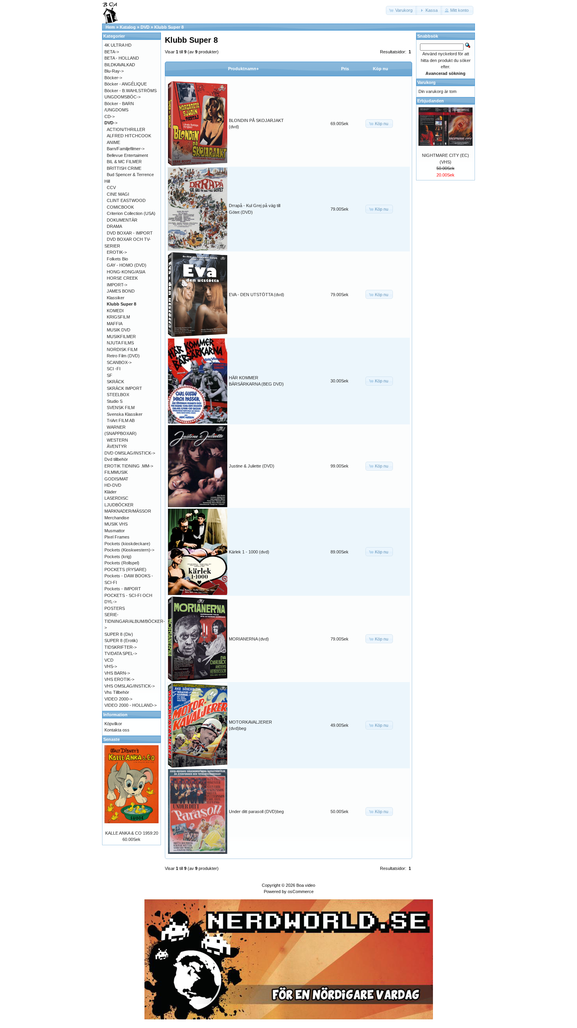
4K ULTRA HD (117, 45)
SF (109, 375)
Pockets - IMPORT (122, 588)
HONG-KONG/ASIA (126, 271)
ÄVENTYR (117, 446)
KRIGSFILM (118, 317)
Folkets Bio (117, 259)
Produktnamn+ (243, 68)
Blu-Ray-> (114, 71)
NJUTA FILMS (120, 342)
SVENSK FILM (121, 407)
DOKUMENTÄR (122, 220)
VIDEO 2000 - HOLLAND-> (130, 705)
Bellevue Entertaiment (127, 155)
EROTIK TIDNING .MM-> (128, 466)
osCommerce (301, 891)
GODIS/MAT (116, 479)
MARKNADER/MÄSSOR (127, 511)
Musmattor (114, 530)
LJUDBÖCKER (118, 504)
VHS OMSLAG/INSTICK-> (129, 686)
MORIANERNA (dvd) (249, 639)
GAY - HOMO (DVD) (126, 265)
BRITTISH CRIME (124, 168)
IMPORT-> (117, 284)
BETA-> (111, 51)
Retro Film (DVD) (123, 355)
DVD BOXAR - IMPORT (130, 233)
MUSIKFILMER (121, 336)
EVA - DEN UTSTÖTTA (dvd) (256, 294)
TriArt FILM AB (121, 420)
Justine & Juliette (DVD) (251, 466)
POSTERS (114, 608)
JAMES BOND (121, 291)
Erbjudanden (430, 100)
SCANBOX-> (119, 362)
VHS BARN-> (117, 673)
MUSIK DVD (118, 330)
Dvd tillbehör (116, 459)
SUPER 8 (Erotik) (121, 640)
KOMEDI (115, 310)
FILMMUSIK (116, 472)
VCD (108, 660)
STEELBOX (118, 394)
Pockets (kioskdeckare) (127, 543)
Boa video (305, 885)
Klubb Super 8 (169, 27)
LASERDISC (116, 498)
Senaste (111, 739)
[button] (401, 10)
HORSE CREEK (122, 278)
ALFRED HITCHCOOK (129, 135)
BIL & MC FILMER (124, 161)
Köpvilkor (113, 723)
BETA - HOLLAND (121, 58)
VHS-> (110, 666)
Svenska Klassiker (124, 414)
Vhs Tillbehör (116, 692)
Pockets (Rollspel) (121, 562)
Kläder (110, 491)
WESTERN (117, 440)
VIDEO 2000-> (118, 699)
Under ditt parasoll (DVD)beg (256, 811)
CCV (111, 187)
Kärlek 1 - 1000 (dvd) (249, 551)
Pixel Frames (117, 537)
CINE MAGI (118, 194)
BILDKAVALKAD (119, 64)
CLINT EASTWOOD (126, 200)
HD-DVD (112, 485)
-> (110, 122)
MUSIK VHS (116, 524)
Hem (110, 27)
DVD (145, 27)
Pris (345, 68)
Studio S (114, 401)
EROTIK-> (117, 252)
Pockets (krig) (117, 556)
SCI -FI (114, 368)
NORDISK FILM (122, 349)
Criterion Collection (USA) (131, 213)
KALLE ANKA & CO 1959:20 (131, 833)
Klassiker (115, 297)
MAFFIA (114, 323)
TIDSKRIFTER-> (120, 647)
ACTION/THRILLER (126, 129)
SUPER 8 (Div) (118, 634)
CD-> (109, 116)
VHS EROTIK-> (119, 679)
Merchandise (116, 517)
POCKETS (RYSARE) (125, 569)
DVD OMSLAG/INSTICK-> (129, 453)
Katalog (128, 27)
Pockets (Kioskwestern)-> (129, 550)
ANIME (113, 142)
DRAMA (114, 226)
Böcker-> (113, 77)
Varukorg (426, 82)
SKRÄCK (115, 381)
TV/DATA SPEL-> (120, 653)
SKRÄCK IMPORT (124, 388)
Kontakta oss (117, 730)
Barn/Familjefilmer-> (125, 148)
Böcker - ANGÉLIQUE (125, 84)
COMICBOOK (120, 207)
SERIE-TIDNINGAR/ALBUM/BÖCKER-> (134, 621)
